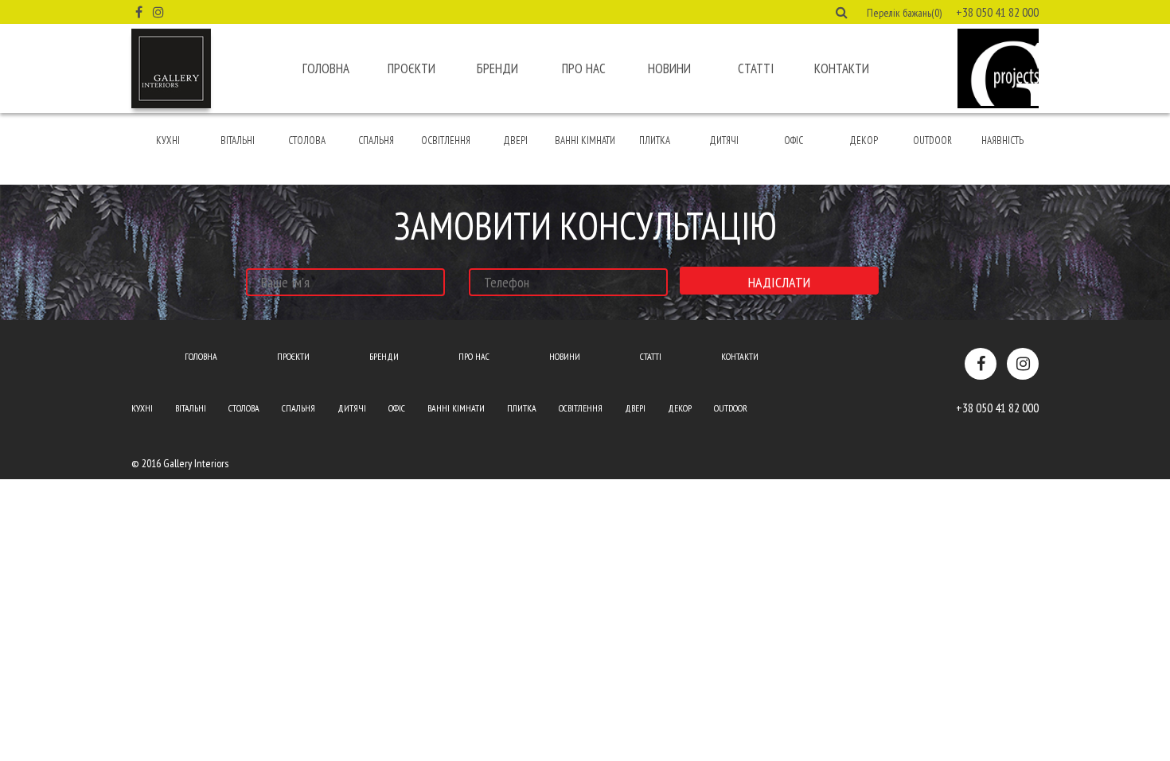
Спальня (376, 140)
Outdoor (932, 140)
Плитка (654, 140)
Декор (863, 140)
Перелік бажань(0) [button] (904, 13)
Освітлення (445, 140)
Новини (669, 68)
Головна (325, 68)
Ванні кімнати (585, 140)
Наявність (1002, 140)
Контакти (841, 68)
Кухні (168, 140)
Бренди (497, 68)
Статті (756, 68)
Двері (515, 140)
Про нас (584, 68)
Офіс (793, 140)
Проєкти (411, 68)
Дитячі (724, 140)
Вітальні (237, 140)
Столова (307, 140)
